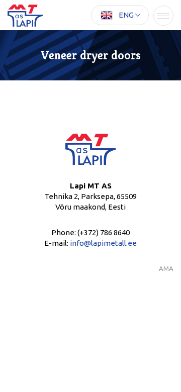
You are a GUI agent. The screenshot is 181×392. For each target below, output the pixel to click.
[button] (120, 15)
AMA (166, 268)
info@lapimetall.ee (103, 243)
